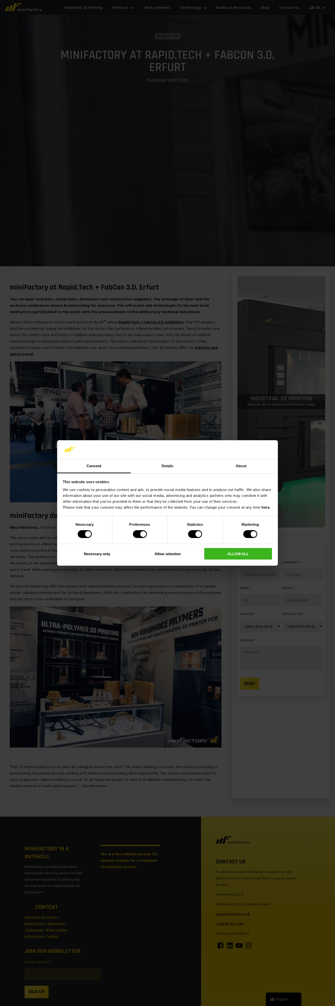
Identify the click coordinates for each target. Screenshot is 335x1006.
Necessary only (97, 554)
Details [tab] (168, 466)
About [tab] (241, 466)
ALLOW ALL (238, 554)
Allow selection (168, 554)
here (265, 507)
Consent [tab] (94, 466)
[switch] (140, 534)
